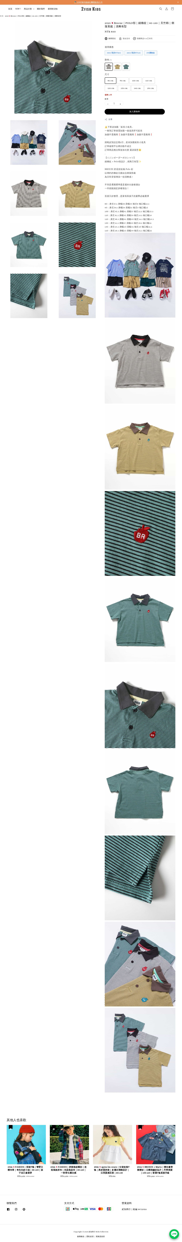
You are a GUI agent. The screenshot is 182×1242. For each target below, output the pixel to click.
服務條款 (80, 1236)
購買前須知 (53, 9)
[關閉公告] (178, 2)
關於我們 (41, 9)
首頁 (10, 9)
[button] (161, 9)
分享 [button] (110, 119)
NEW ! (18, 9)
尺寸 (107, 74)
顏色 (108, 59)
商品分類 (28, 9)
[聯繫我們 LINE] (174, 1234)
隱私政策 (90, 1236)
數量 (106, 99)
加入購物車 (134, 111)
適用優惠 (109, 47)
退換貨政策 (100, 1236)
